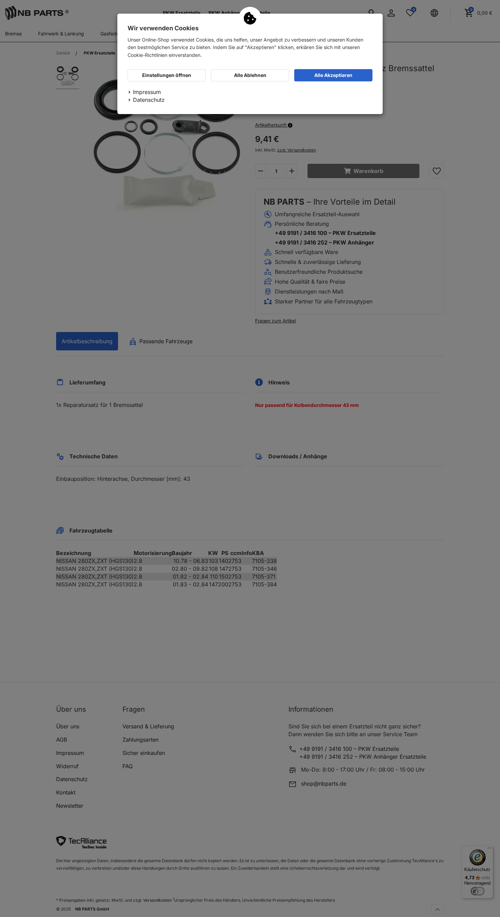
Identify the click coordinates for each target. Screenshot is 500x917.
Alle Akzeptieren (333, 75)
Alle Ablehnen (250, 75)
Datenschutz (149, 99)
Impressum (147, 92)
